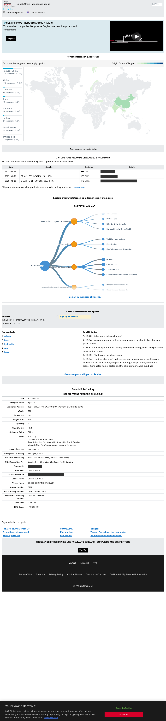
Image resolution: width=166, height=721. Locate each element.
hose (6, 352)
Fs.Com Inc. (66, 536)
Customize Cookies (96, 574)
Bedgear (94, 529)
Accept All (123, 714)
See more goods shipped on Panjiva (83, 374)
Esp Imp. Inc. (66, 532)
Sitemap (40, 574)
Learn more (78, 187)
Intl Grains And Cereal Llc (16, 529)
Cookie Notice (74, 574)
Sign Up (11, 38)
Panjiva (10, 4)
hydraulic (9, 344)
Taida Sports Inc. (11, 536)
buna (6, 340)
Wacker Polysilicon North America (108, 532)
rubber (7, 336)
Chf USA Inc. (66, 529)
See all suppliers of (85, 297)
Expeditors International (16, 532)
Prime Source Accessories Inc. (106, 536)
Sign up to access (68, 317)
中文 (95, 563)
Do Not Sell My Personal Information (128, 574)
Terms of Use (25, 574)
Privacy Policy (56, 574)
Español (84, 563)
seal (6, 348)
